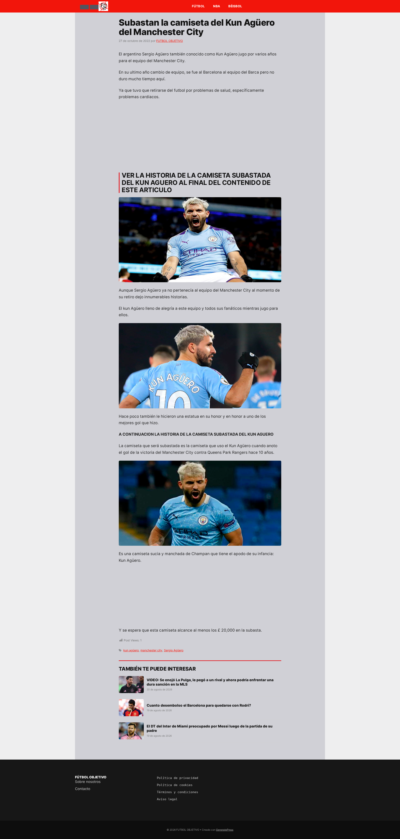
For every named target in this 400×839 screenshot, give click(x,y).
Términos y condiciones (177, 792)
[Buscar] (94, 7)
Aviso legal (167, 799)
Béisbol (235, 6)
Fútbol (198, 6)
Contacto (82, 789)
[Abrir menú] (84, 7)
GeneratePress (224, 829)
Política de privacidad (177, 778)
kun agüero (131, 650)
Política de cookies (174, 785)
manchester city (151, 650)
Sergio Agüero (173, 650)
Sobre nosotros (88, 782)
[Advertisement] (200, 134)
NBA (216, 6)
